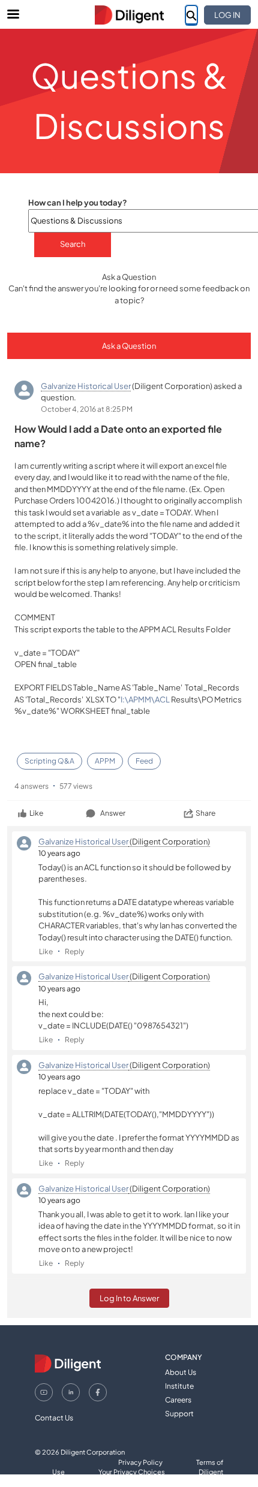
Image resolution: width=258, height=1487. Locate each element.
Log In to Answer (129, 1298)
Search (72, 244)
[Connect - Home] (129, 15)
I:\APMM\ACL (145, 699)
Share (205, 813)
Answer (112, 813)
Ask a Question (129, 346)
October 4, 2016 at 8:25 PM (87, 409)
